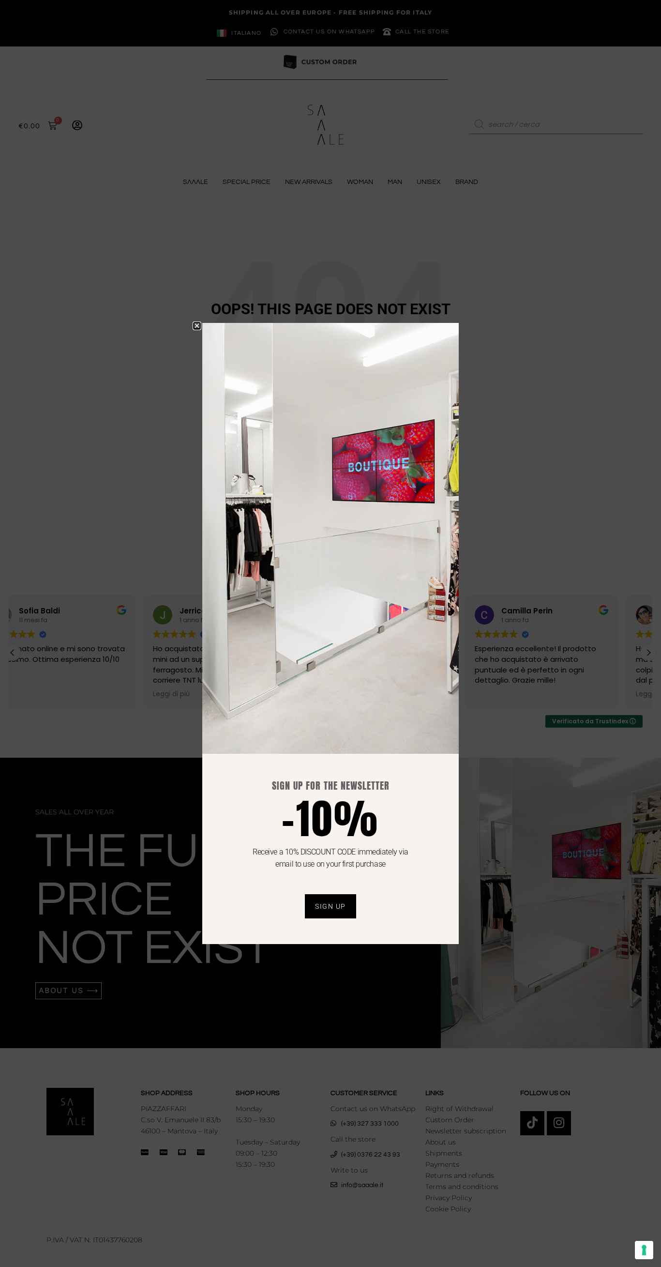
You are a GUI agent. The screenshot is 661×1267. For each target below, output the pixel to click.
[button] (197, 326)
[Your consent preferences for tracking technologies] (644, 1250)
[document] (330, 633)
